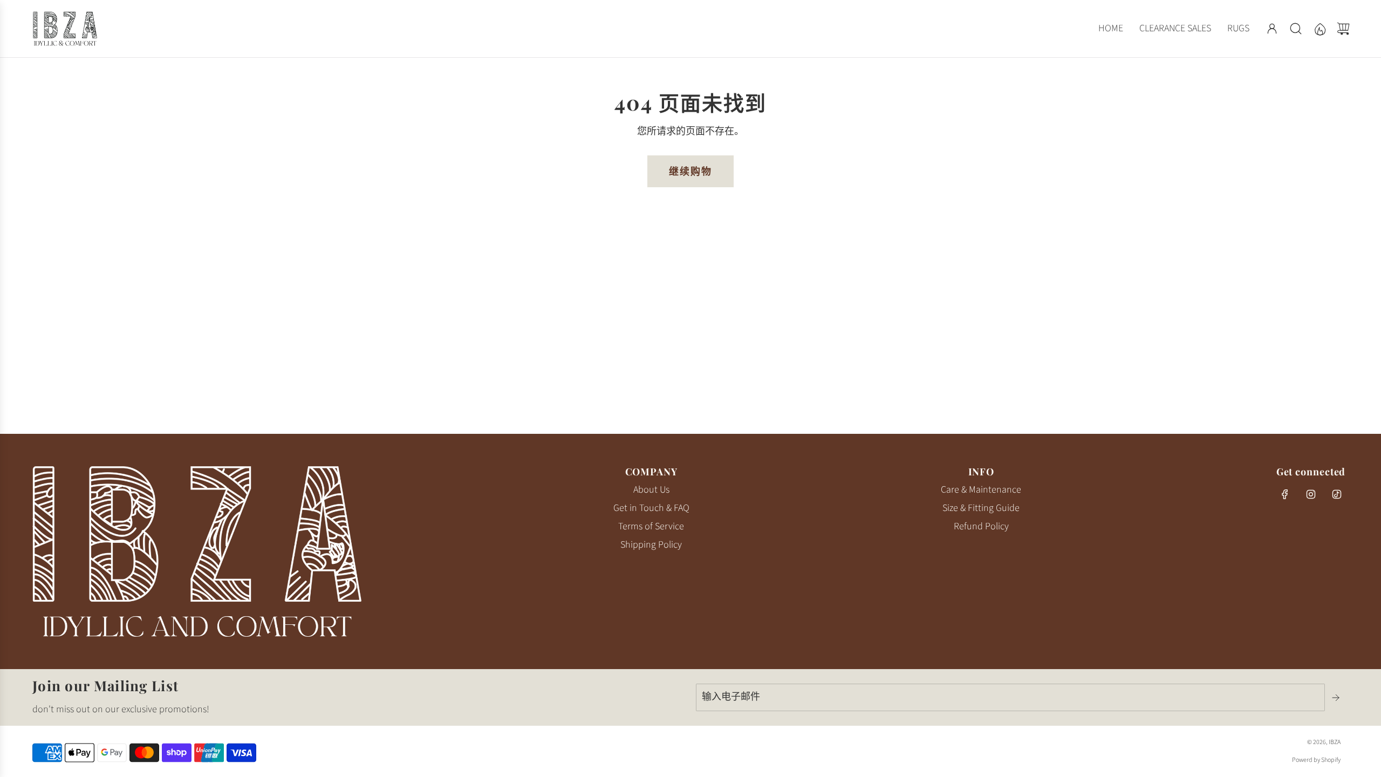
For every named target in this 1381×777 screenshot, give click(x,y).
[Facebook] (1285, 494)
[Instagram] (1311, 494)
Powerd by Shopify (1316, 760)
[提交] (1337, 698)
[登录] (1272, 28)
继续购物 (690, 171)
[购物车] (1343, 28)
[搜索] (1296, 28)
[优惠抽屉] (1319, 28)
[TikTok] (1337, 494)
